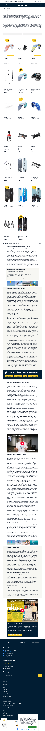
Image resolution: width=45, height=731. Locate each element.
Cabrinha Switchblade (24, 481)
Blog (4, 710)
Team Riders (6, 698)
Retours (5, 689)
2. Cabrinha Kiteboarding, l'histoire (14, 272)
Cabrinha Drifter (32, 524)
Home (4, 8)
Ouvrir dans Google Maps (10, 651)
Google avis (7, 668)
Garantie (5, 691)
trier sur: (32, 34)
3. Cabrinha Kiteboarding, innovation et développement (19, 274)
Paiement (5, 687)
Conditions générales (8, 705)
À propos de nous (7, 696)
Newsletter (5, 713)
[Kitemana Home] (22, 4)
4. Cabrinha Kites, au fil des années (14, 275)
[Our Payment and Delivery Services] (16, 722)
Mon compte (6, 693)
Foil (25, 376)
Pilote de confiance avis (10, 666)
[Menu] (6, 718)
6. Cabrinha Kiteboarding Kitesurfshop (15, 278)
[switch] (4, 726)
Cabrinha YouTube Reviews (15, 634)
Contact (5, 684)
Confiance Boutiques (9, 664)
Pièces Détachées (33, 376)
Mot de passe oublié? (8, 715)
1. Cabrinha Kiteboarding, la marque (15, 271)
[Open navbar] (4, 5)
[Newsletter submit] (40, 675)
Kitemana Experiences (8, 701)
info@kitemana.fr (8, 655)
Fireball (8, 498)
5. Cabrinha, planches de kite (13, 276)
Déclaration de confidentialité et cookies (12, 703)
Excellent (13, 663)
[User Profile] (38, 5)
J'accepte (32, 726)
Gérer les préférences (23, 726)
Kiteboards (18, 376)
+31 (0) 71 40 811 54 (9, 653)
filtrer (13, 34)
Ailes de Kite (9, 376)
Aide (35, 1)
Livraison (5, 686)
